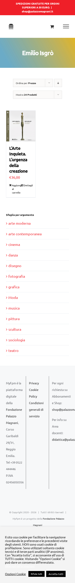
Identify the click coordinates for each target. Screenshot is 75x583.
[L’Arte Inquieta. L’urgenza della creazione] (20, 126)
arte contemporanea (25, 234)
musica (14, 308)
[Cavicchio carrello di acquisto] (52, 26)
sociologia (16, 340)
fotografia (16, 276)
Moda (13, 297)
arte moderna (19, 223)
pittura (14, 319)
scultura (14, 329)
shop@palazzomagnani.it (37, 11)
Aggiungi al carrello (16, 189)
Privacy (34, 383)
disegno (14, 265)
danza (13, 255)
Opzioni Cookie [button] (15, 574)
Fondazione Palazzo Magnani (14, 416)
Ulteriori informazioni (20, 566)
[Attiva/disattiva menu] (66, 26)
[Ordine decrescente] (58, 83)
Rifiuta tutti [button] (36, 573)
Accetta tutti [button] (56, 574)
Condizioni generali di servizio (36, 409)
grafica (13, 287)
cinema (14, 244)
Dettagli (28, 185)
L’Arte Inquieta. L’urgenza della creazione (18, 159)
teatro (13, 350)
